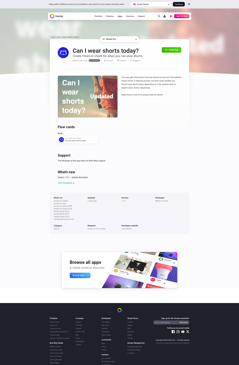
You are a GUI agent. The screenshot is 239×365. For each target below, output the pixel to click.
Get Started (106, 322)
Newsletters (80, 341)
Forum (104, 347)
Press (78, 338)
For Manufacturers (108, 362)
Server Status (106, 335)
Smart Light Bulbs (56, 360)
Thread (129, 338)
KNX (129, 328)
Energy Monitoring (133, 350)
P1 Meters (131, 353)
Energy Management (134, 347)
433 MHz (130, 332)
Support (141, 16)
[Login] (164, 16)
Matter (129, 335)
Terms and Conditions (181, 343)
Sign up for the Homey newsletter (175, 318)
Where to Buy (80, 332)
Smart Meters (54, 363)
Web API (105, 328)
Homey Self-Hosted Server (59, 332)
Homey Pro (54, 325)
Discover (130, 16)
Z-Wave (130, 322)
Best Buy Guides (56, 343)
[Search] (159, 16)
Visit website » (126, 229)
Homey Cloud (54, 322)
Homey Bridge (55, 335)
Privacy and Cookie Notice (164, 343)
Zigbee (129, 325)
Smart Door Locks (56, 350)
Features (110, 16)
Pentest (104, 350)
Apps (120, 16)
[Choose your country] (170, 16)
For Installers (106, 358)
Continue (179, 4)
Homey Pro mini (55, 328)
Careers (78, 322)
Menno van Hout (161, 201)
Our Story (79, 325)
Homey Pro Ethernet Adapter (60, 338)
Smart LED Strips (56, 356)
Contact (78, 345)
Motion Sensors (55, 347)
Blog (77, 335)
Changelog (105, 332)
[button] (151, 4)
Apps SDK (105, 325)
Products (98, 16)
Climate (57, 229)
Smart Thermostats (56, 353)
